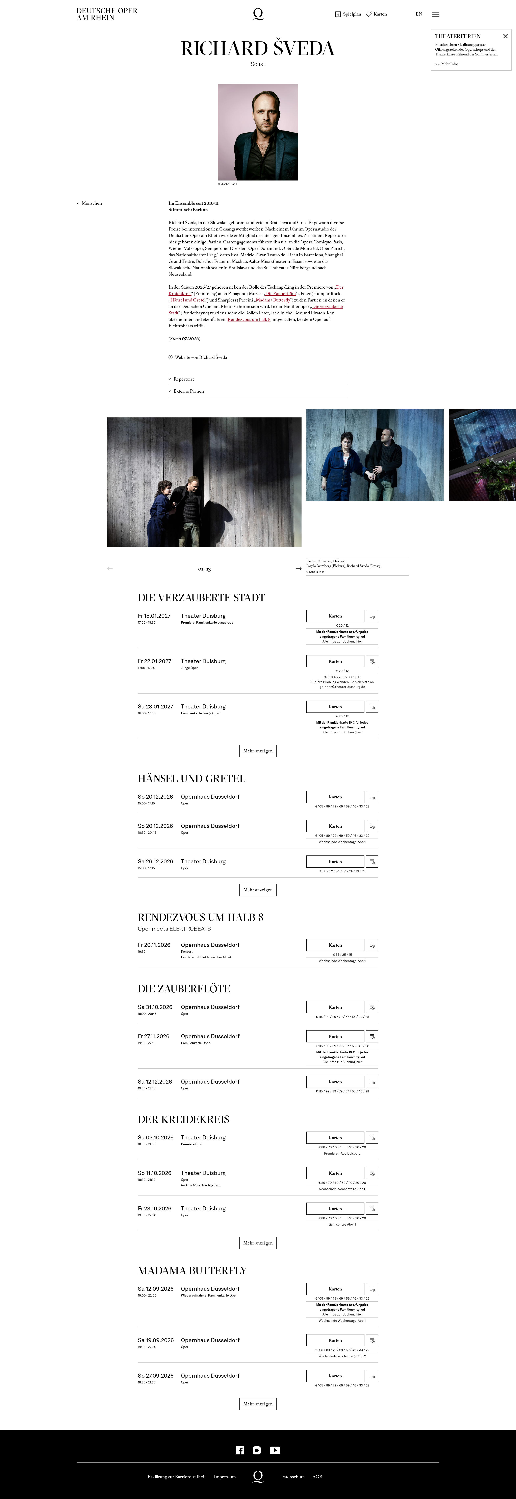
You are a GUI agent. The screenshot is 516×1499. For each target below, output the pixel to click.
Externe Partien (189, 391)
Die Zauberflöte (280, 293)
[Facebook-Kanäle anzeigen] (240, 1450)
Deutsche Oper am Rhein (107, 14)
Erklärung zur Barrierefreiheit (177, 1477)
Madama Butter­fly (193, 1270)
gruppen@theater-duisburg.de (342, 687)
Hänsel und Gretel (188, 300)
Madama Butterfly (273, 300)
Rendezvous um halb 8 (249, 319)
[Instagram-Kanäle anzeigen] (257, 1450)
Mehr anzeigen (258, 751)
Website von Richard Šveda (201, 357)
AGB (317, 1477)
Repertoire (184, 379)
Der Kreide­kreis (184, 1119)
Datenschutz (292, 1477)
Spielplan (352, 14)
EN (419, 14)
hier (359, 641)
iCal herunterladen (372, 616)
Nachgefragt (211, 1185)
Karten (380, 14)
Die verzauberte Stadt (201, 597)
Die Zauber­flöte (184, 988)
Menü (435, 14)
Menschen (92, 203)
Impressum (225, 1477)
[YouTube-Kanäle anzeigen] (275, 1450)
